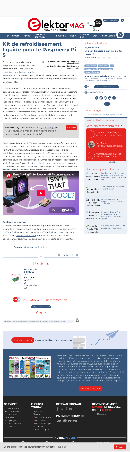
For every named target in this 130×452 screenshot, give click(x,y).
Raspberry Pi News (105, 69)
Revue (27, 36)
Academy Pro (84, 36)
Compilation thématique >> (104, 114)
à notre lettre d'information (43, 340)
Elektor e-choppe (42, 423)
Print (107, 104)
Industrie (61, 36)
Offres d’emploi (41, 429)
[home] (8, 35)
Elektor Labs (39, 420)
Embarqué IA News (92, 72)
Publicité (11, 426)
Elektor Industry (57, 232)
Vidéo (73, 36)
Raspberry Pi (49, 127)
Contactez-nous (15, 423)
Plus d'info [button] (61, 447)
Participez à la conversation (107, 87)
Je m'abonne (71, 127)
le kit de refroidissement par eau (44, 163)
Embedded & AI (90, 69)
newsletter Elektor (25, 235)
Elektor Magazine (42, 417)
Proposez (38, 426)
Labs (95, 36)
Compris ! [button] (120, 447)
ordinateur (103, 66)
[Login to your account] (122, 20)
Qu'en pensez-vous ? (42, 307)
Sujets (16, 36)
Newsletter (108, 36)
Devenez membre (111, 20)
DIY (112, 66)
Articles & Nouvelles (40, 36)
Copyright (11, 420)
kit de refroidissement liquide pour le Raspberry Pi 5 (18, 72)
